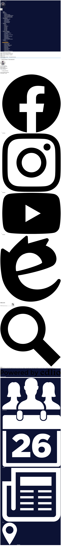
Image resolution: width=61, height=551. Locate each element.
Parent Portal (6, 46)
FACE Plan (6, 33)
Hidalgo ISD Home (5, 70)
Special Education (7, 22)
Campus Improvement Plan (8, 17)
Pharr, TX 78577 (3, 67)
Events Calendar (2, 57)
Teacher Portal (6, 49)
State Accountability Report (8, 16)
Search (1, 305)
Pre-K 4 (5, 25)
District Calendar (6, 44)
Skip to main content (3, 0)
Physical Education (7, 21)
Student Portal (6, 47)
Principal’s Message (7, 14)
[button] (4, 12)
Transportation (6, 37)
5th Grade (5, 30)
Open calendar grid (11, 59)
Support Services (6, 20)
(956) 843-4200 (5, 68)
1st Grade (5, 26)
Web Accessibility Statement (4, 72)
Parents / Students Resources (8, 34)
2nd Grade (5, 27)
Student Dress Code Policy (8, 36)
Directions (18, 544)
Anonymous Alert (7, 43)
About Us (5, 13)
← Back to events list (4, 59)
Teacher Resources (7, 48)
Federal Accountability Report (8, 15)
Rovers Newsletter (7, 38)
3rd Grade (5, 28)
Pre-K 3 (5, 24)
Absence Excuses (6, 32)
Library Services (6, 19)
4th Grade (5, 29)
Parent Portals (6, 35)
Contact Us (6, 40)
